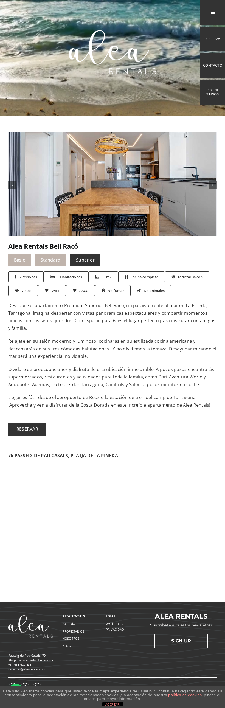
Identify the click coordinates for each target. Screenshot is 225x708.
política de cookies (185, 695)
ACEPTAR (112, 704)
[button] (12, 185)
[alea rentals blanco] (112, 23)
